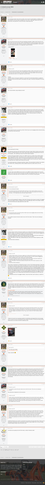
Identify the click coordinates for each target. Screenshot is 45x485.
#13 (44, 281)
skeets (3, 434)
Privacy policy (34, 482)
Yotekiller (3, 8)
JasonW (3, 176)
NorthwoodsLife (3, 154)
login (1, 474)
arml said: (10, 347)
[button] (2, 2)
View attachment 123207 (13, 350)
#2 (44, 39)
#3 (44, 65)
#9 (44, 184)
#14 (44, 302)
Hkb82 (4, 45)
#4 (44, 88)
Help (38, 482)
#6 (44, 127)
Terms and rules (28, 482)
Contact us (23, 482)
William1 (3, 113)
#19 (44, 405)
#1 (44, 17)
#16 (44, 344)
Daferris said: (11, 305)
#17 (44, 367)
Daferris (3, 288)
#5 (44, 107)
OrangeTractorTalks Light (5, 482)
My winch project (11, 290)
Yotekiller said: (11, 387)
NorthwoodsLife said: (12, 187)
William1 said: (11, 253)
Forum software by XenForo (10, 479)
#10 (44, 207)
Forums (24, 466)
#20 (44, 428)
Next (6, 14)
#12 (44, 250)
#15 (44, 325)
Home (24, 464)
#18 (44, 384)
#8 (44, 170)
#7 (44, 147)
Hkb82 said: (11, 68)
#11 (44, 230)
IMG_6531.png (11, 57)
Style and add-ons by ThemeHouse (27, 479)
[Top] (42, 483)
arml (4, 331)
